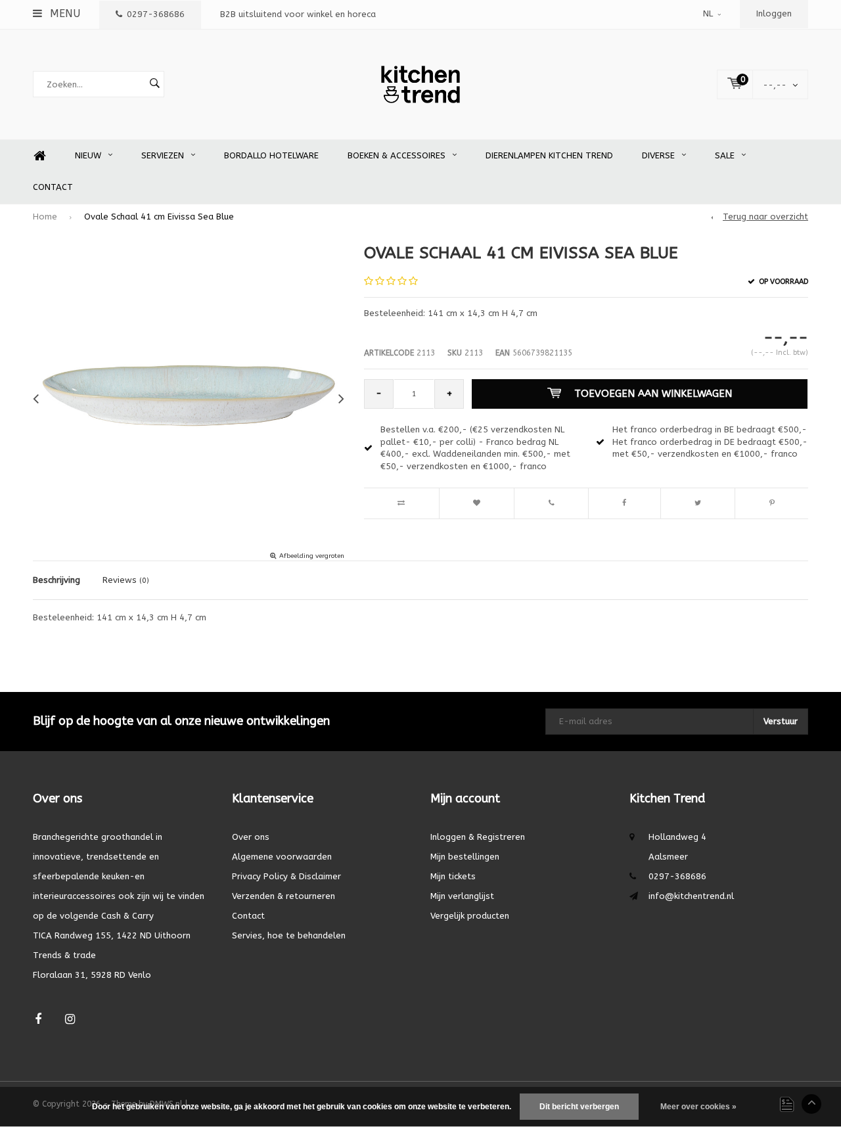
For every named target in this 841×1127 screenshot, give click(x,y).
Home (39, 156)
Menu (63, 13)
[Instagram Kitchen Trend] (70, 1019)
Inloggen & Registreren (477, 837)
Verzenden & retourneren (283, 896)
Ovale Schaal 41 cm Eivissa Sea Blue (159, 216)
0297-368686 (156, 14)
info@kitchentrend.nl (691, 896)
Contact (53, 187)
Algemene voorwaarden (282, 857)
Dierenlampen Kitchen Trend (549, 155)
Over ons (250, 837)
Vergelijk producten (469, 916)
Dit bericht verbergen (579, 1106)
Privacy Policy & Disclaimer (286, 876)
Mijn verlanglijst (462, 896)
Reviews (125, 580)
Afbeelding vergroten (311, 556)
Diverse (658, 155)
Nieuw (88, 155)
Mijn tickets (453, 876)
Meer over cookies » (698, 1106)
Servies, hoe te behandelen (289, 935)
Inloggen (774, 13)
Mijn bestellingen (464, 857)
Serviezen (162, 155)
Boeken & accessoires (396, 155)
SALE (725, 155)
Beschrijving (56, 580)
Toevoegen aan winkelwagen (653, 394)
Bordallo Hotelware (271, 155)
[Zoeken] (154, 84)
